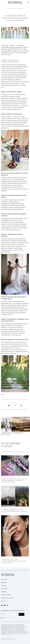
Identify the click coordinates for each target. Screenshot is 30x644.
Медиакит (4, 582)
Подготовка (10, 8)
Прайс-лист (4, 588)
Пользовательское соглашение (8, 638)
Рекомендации (19, 8)
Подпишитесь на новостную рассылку (12, 610)
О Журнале (4, 579)
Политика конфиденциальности (8, 639)
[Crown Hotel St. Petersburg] (15, 433)
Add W (3, 601)
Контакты (4, 591)
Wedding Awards (6, 594)
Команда (3, 585)
